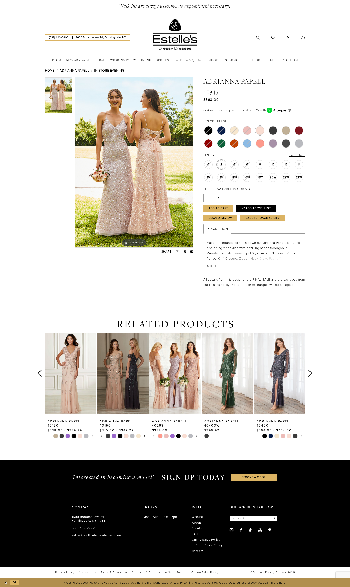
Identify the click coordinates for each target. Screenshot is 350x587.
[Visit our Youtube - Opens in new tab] (260, 530)
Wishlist (197, 517)
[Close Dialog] (6, 582)
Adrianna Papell (74, 70)
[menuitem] (58, 37)
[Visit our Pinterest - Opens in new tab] (269, 530)
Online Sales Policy (206, 539)
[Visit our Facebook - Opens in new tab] (241, 530)
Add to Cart (218, 208)
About (196, 522)
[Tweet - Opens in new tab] (177, 251)
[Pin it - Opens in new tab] (185, 251)
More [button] (212, 266)
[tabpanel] (58, 96)
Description (217, 228)
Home (49, 70)
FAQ (195, 534)
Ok (15, 582)
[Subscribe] (273, 518)
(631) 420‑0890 (83, 528)
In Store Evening (109, 70)
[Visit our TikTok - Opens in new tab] (250, 530)
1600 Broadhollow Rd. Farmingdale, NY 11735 (89, 519)
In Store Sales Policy (207, 545)
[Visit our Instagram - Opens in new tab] (231, 530)
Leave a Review (220, 218)
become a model (254, 477)
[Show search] (258, 37)
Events (197, 528)
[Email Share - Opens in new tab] (191, 251)
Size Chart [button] (297, 155)
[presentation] (70, 373)
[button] (288, 37)
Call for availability (262, 218)
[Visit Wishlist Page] (273, 37)
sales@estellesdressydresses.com (97, 535)
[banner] (175, 34)
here (282, 582)
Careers (198, 551)
